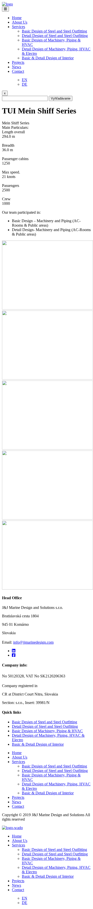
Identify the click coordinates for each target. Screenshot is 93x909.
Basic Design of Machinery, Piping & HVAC (47, 731)
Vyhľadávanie (60, 98)
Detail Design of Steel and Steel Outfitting (55, 36)
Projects (18, 62)
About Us (19, 22)
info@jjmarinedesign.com (33, 642)
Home (17, 18)
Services (18, 27)
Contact (18, 71)
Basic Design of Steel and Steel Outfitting (54, 31)
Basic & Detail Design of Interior (48, 58)
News (16, 67)
